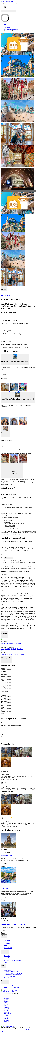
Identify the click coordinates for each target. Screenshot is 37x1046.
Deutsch (6, 1004)
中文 (5, 1023)
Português (7, 1017)
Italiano (6, 1012)
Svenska (6, 1021)
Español (6, 1007)
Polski (6, 1018)
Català (6, 999)
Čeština (6, 1001)
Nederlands (7, 1013)
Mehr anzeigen (8, 558)
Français (6, 1009)
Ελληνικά (7, 1005)
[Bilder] (6, 756)
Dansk (6, 1002)
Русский (6, 1020)
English (6, 998)
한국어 (6, 1010)
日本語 (6, 1015)
